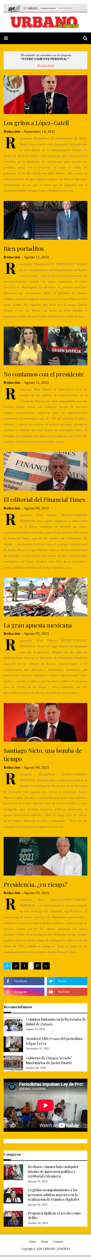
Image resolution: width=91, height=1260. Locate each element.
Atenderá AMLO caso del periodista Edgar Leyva (54, 1041)
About (44, 1241)
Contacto (58, 1241)
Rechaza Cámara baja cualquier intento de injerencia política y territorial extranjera (53, 1171)
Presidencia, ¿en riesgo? (35, 884)
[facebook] (24, 981)
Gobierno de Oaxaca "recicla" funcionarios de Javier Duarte (49, 1060)
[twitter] (67, 981)
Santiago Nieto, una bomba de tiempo (43, 755)
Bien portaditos (24, 248)
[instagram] (24, 992)
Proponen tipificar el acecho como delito (54, 1215)
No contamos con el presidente (44, 374)
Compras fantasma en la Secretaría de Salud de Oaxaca (56, 1021)
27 (37, 966)
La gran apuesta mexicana (38, 625)
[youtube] (67, 992)
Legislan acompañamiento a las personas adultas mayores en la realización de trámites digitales (53, 1195)
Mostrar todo (45, 65)
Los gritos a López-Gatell (36, 123)
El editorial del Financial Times (44, 499)
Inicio (32, 1241)
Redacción (12, 131)
